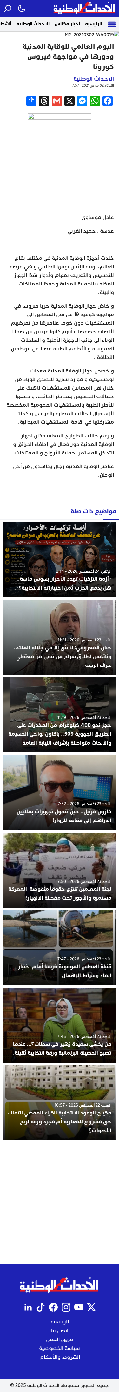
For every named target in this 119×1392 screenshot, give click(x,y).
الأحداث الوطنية (33, 24)
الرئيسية (93, 24)
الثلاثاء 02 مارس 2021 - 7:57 (93, 85)
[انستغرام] (66, 1307)
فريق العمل (59, 1339)
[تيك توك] (41, 1307)
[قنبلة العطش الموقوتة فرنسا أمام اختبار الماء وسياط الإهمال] (59, 947)
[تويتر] (91, 1307)
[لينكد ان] (28, 1307)
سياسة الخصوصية (59, 1348)
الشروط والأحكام (59, 1357)
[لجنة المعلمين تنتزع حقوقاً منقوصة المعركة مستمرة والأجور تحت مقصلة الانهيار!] (59, 870)
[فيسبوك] (53, 1307)
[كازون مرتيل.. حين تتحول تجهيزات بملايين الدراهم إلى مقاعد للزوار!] (59, 792)
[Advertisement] (59, 1202)
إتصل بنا (59, 1330)
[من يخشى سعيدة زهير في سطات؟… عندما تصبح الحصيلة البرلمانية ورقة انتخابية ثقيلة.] (59, 1025)
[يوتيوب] (79, 1307)
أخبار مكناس (67, 24)
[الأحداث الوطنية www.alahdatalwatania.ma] (85, 8)
